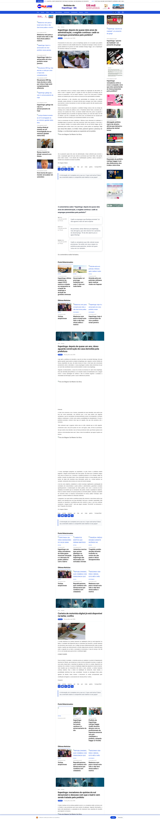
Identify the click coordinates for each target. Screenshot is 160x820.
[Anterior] (86, 7)
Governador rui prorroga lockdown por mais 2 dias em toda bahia (79, 282)
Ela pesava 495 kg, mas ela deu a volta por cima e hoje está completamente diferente (44, 84)
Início (38, 12)
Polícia (52, 12)
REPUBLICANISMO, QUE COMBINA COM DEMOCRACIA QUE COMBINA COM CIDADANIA (79, 588)
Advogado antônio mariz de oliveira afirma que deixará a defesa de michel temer (114, 126)
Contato (86, 12)
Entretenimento (74, 12)
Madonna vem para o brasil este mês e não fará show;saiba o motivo (79, 320)
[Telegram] (69, 169)
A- (113, 12)
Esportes (81, 12)
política (59, 312)
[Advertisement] (80, 79)
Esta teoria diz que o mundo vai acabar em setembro (45, 175)
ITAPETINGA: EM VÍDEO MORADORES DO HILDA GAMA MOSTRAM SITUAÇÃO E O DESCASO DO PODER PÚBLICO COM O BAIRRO (64, 555)
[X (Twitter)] (65, 169)
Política (47, 12)
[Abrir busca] (123, 12)
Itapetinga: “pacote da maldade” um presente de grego (114, 43)
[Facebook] (62, 169)
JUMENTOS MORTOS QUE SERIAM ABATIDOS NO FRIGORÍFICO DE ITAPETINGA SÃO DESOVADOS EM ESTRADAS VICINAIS (80, 555)
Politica (74, 579)
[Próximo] (123, 7)
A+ (115, 12)
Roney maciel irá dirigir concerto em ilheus (44, 154)
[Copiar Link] (72, 169)
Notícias (42, 12)
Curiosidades (66, 12)
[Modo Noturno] (119, 12)
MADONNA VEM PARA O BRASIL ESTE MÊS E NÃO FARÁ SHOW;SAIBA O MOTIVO (95, 588)
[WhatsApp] (59, 169)
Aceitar (113, 817)
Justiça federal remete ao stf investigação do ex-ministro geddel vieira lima (44, 131)
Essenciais (120, 817)
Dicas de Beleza (58, 12)
